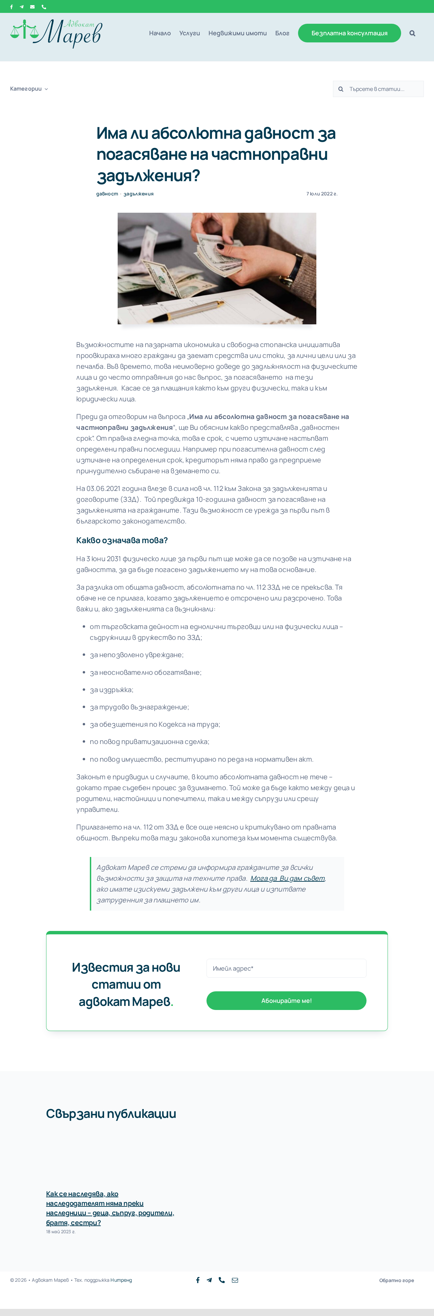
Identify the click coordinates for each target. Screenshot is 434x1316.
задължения (138, 193)
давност (107, 193)
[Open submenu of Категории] (45, 88)
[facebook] (198, 1280)
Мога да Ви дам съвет (287, 878)
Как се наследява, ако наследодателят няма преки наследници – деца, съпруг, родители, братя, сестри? (110, 1208)
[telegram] (209, 1280)
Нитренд (121, 1280)
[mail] (235, 1280)
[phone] (222, 1280)
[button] (412, 33)
